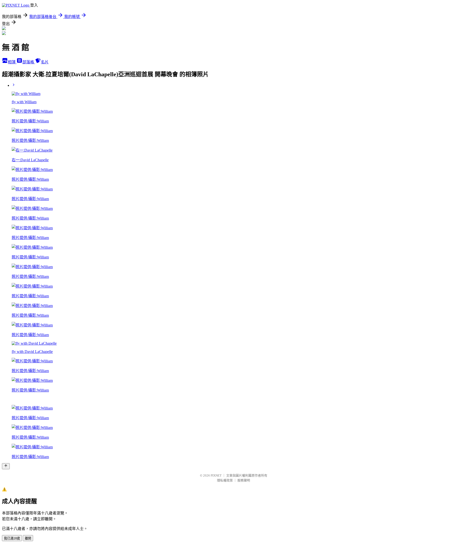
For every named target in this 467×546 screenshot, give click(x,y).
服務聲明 (243, 480)
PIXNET (216, 475)
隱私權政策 (225, 480)
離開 (28, 538)
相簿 (12, 62)
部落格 (28, 62)
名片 (45, 62)
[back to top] (6, 466)
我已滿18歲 (12, 538)
